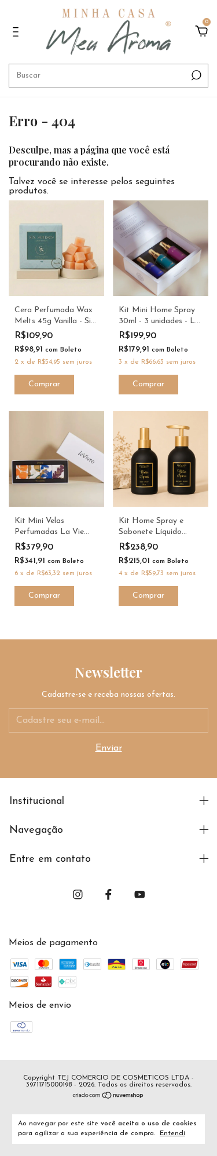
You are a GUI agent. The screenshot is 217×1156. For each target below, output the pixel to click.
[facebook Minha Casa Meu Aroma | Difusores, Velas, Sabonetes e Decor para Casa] (108, 894)
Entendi (172, 1133)
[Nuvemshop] (108, 1097)
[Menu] (18, 32)
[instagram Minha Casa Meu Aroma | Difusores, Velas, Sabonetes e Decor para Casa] (77, 894)
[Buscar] (195, 75)
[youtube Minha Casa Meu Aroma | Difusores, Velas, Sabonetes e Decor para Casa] (139, 894)
